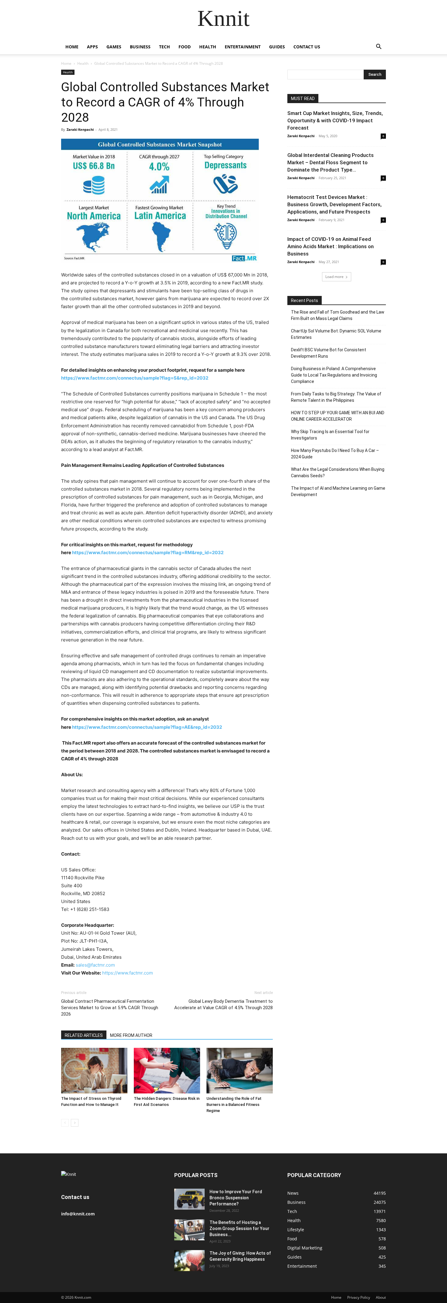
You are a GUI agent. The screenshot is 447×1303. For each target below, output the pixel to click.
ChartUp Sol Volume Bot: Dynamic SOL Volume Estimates (336, 334)
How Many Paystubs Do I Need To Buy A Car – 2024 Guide (335, 453)
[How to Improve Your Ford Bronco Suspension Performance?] (189, 1199)
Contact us (306, 47)
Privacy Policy (358, 1297)
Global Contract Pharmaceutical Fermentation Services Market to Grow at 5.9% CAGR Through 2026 (109, 1008)
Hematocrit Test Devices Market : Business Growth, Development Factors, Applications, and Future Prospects (334, 204)
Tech (164, 47)
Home (71, 47)
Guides (277, 47)
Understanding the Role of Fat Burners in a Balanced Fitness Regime (234, 1104)
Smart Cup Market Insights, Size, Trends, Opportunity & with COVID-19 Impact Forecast (335, 120)
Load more (334, 276)
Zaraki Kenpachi (80, 129)
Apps (92, 47)
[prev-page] (65, 1123)
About (381, 1297)
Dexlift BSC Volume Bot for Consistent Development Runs (328, 353)
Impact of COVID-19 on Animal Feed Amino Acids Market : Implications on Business (330, 246)
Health (207, 47)
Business (140, 47)
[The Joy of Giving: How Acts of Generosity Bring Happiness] (189, 1260)
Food (184, 47)
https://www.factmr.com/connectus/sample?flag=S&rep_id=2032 (135, 378)
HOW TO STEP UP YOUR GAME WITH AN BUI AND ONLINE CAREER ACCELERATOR (337, 416)
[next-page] (74, 1123)
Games (113, 47)
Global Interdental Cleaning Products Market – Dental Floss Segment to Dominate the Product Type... (330, 162)
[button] (378, 47)
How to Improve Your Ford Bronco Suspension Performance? (236, 1197)
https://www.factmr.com (127, 973)
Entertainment (243, 47)
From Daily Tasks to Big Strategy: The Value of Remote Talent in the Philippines (336, 397)
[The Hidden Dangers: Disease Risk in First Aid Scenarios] (167, 1070)
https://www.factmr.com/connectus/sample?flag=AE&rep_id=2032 (147, 727)
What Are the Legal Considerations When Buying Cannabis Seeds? (337, 472)
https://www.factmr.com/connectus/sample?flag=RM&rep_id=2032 (148, 552)
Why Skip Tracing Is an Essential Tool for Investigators (330, 434)
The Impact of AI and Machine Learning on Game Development (338, 491)
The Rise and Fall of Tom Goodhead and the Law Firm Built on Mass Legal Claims (337, 315)
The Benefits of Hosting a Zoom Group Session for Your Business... (239, 1228)
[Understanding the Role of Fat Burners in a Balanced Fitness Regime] (239, 1070)
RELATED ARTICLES (84, 1035)
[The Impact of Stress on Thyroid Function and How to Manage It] (94, 1070)
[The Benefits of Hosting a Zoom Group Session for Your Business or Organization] (189, 1229)
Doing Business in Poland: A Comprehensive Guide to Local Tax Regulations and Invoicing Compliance (334, 375)
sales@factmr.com (95, 965)
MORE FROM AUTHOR (131, 1035)
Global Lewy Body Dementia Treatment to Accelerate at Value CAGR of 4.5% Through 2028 (223, 1004)
